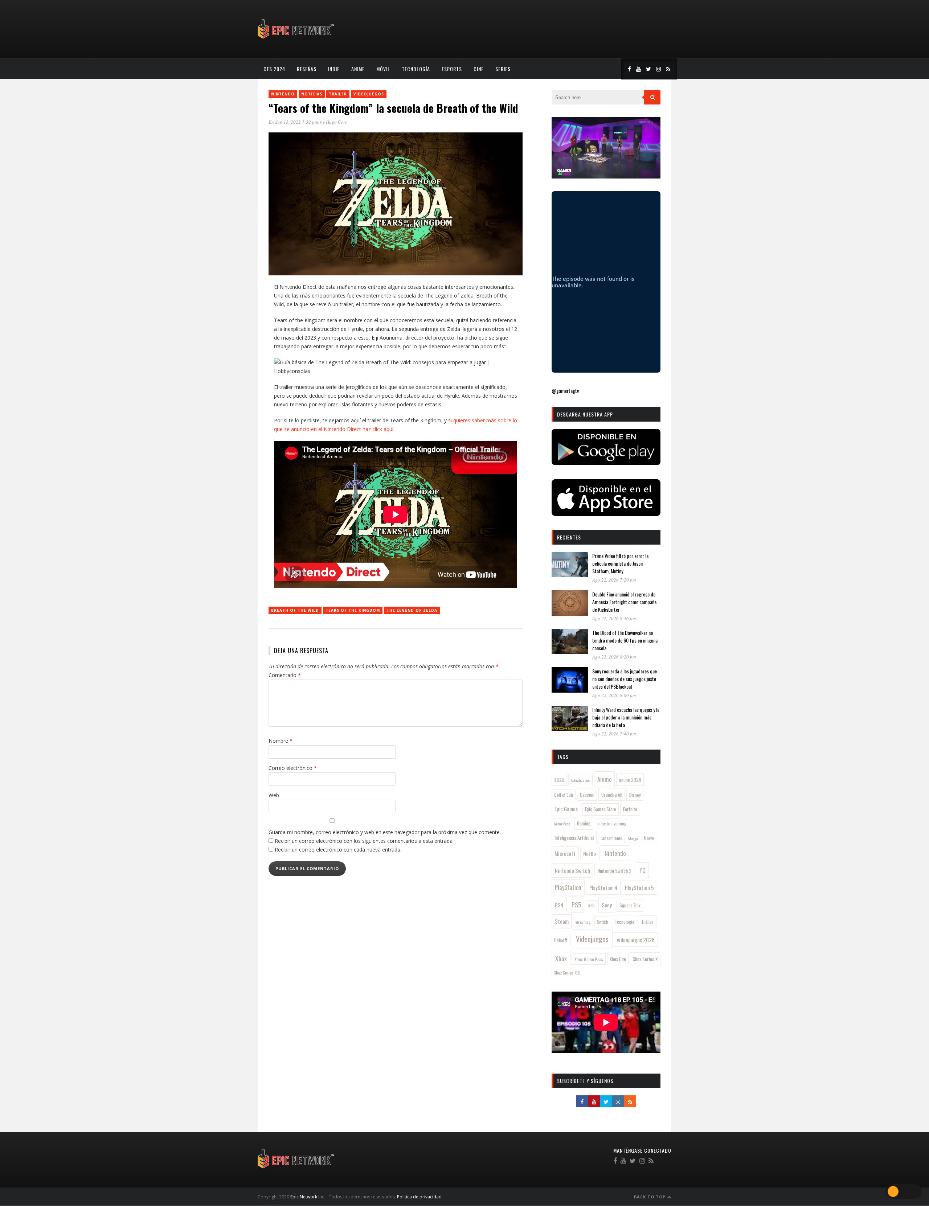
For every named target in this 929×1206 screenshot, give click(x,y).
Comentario (285, 675)
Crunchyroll (611, 794)
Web (274, 795)
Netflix (590, 853)
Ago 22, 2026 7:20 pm (614, 580)
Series (503, 69)
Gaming (583, 823)
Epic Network (303, 1197)
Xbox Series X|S (567, 973)
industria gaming (611, 823)
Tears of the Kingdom (353, 610)
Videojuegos (368, 94)
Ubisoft (561, 940)
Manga (633, 838)
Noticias (311, 94)
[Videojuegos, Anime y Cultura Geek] (296, 39)
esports (452, 69)
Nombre (280, 740)
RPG (591, 905)
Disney (635, 794)
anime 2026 (630, 779)
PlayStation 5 (639, 887)
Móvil (383, 69)
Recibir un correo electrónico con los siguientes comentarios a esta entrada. (364, 840)
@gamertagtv (565, 390)
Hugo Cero (337, 122)
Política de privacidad (419, 1197)
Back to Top (650, 1196)
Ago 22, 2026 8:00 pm (614, 695)
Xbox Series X (645, 959)
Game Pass (562, 823)
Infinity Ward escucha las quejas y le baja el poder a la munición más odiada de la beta (625, 717)
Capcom (587, 794)
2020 (559, 779)
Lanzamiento (611, 838)
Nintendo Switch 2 (614, 870)
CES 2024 (274, 69)
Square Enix (630, 905)
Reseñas (306, 69)
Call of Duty (563, 795)
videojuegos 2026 (636, 940)
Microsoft (565, 853)
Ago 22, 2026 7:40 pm (614, 733)
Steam (562, 921)
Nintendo (283, 94)
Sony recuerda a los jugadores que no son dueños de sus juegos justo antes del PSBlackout (624, 678)
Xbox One (618, 959)
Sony (607, 905)
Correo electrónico (293, 767)
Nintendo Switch (572, 870)
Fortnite (630, 809)
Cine (479, 69)
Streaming (582, 922)
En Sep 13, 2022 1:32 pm (293, 122)
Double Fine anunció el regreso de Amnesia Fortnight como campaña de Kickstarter (624, 601)
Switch (602, 922)
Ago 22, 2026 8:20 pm (614, 656)
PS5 (576, 904)
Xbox (561, 958)
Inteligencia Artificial (574, 837)
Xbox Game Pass (588, 959)
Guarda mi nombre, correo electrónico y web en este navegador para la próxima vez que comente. (385, 832)
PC (642, 870)
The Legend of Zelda (411, 610)
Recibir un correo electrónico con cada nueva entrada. (338, 849)
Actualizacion (580, 780)
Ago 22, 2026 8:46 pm (614, 618)
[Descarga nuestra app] (606, 463)
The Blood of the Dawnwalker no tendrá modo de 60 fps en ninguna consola (625, 640)
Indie (334, 69)
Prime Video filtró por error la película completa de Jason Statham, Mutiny (620, 563)
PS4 (559, 905)
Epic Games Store (600, 809)
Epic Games (566, 809)
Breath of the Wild (295, 610)
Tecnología (416, 69)
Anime (358, 69)
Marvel (649, 838)
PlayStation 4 (603, 887)
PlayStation (568, 887)
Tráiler (338, 94)
